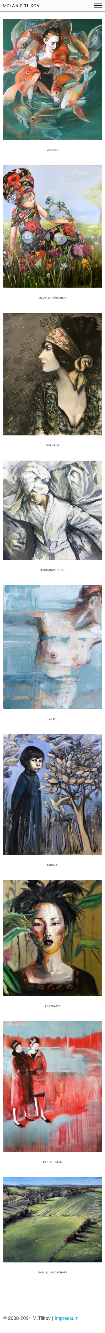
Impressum (67, 1317)
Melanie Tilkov (21, 6)
